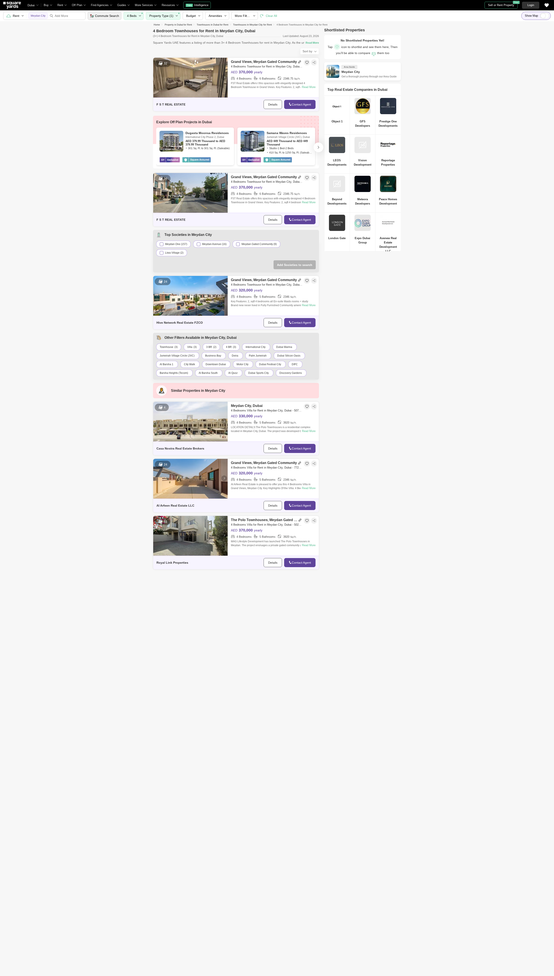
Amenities (215, 16)
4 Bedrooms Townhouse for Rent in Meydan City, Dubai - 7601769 (267, 284)
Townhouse (166, 347)
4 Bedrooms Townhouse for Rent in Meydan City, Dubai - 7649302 (267, 181)
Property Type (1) (161, 16)
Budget (191, 16)
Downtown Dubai (216, 364)
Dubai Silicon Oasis (288, 355)
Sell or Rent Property (503, 4)
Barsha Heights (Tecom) (174, 372)
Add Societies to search (294, 265)
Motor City (242, 364)
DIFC (295, 364)
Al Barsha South (208, 372)
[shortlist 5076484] (307, 406)
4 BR (229, 347)
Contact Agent (301, 104)
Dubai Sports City (258, 372)
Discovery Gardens (290, 372)
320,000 (247, 290)
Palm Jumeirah (258, 355)
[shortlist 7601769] (307, 281)
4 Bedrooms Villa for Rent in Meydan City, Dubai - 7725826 (267, 467)
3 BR (209, 347)
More (243, 16)
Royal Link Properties (172, 562)
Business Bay (213, 355)
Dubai (31, 5)
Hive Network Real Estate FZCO (179, 322)
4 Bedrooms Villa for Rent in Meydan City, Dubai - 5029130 (267, 524)
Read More (309, 87)
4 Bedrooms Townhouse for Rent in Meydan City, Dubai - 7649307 (267, 66)
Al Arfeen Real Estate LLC (175, 505)
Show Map (531, 15)
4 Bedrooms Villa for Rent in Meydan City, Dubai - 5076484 (267, 410)
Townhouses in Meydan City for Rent (252, 24)
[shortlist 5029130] (307, 521)
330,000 (247, 416)
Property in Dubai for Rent (178, 24)
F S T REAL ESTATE (170, 104)
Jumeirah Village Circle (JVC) (177, 355)
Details (272, 104)
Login (530, 5)
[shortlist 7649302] (307, 178)
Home (157, 24)
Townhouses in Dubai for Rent (212, 24)
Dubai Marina (284, 347)
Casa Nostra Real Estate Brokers (180, 448)
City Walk (189, 364)
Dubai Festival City (270, 364)
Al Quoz (233, 372)
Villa (189, 347)
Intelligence (197, 5)
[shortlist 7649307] (307, 62)
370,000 (247, 72)
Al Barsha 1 (166, 364)
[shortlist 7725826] (307, 464)
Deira (235, 355)
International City (256, 347)
